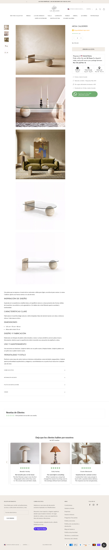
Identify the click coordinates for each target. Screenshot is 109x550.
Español (89, 9)
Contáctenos (68, 505)
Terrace (28, 15)
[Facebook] (90, 505)
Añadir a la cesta (88, 49)
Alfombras (84, 15)
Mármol (75, 15)
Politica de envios (70, 521)
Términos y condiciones (71, 535)
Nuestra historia (55, 18)
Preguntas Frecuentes (71, 517)
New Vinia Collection (16, 15)
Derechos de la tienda (71, 538)
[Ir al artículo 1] (6, 27)
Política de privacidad (71, 532)
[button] (7, 462)
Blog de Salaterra (70, 529)
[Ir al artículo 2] (6, 33)
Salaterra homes (69, 508)
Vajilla (50, 15)
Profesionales (95, 15)
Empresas (67, 511)
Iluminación (58, 15)
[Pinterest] (97, 505)
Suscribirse (10, 518)
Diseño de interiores (41, 18)
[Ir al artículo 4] (6, 45)
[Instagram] (93, 505)
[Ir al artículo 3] (6, 39)
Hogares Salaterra (68, 18)
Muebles (67, 15)
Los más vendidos (39, 15)
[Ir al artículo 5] (6, 51)
